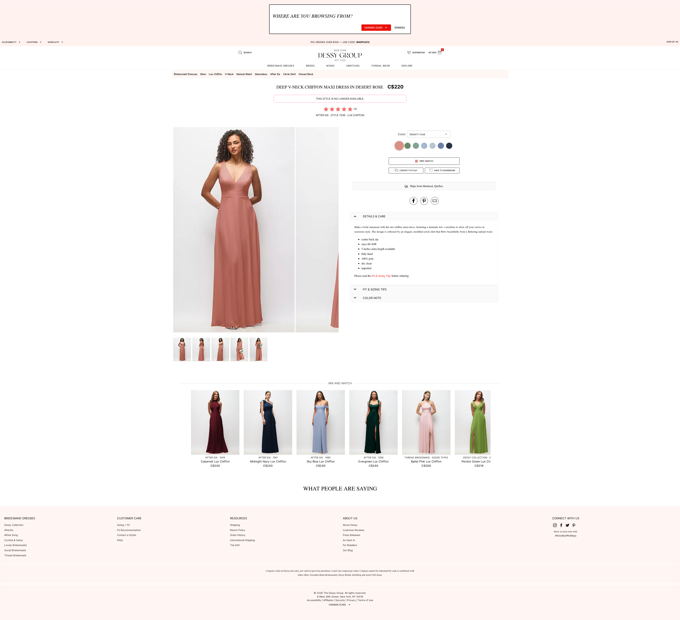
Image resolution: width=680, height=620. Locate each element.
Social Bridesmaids (15, 550)
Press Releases (351, 535)
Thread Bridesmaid (15, 555)
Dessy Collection (13, 525)
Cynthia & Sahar (13, 540)
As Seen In (349, 540)
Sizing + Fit (123, 525)
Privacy (351, 600)
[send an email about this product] (435, 201)
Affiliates (328, 600)
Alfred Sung (11, 535)
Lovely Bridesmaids (15, 545)
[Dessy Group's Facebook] (562, 525)
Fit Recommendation (129, 530)
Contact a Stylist (126, 535)
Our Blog (348, 550)
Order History (237, 535)
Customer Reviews (353, 530)
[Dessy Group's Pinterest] (575, 525)
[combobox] (426, 134)
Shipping (235, 525)
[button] (234, 230)
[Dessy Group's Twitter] (569, 525)
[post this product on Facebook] (413, 201)
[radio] (326, 109)
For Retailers (350, 545)
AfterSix (8, 530)
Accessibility (314, 600)
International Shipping (242, 540)
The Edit (235, 545)
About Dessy (350, 525)
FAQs (120, 540)
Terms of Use (365, 600)
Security (340, 600)
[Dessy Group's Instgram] (556, 525)
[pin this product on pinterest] (424, 201)
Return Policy (237, 530)
